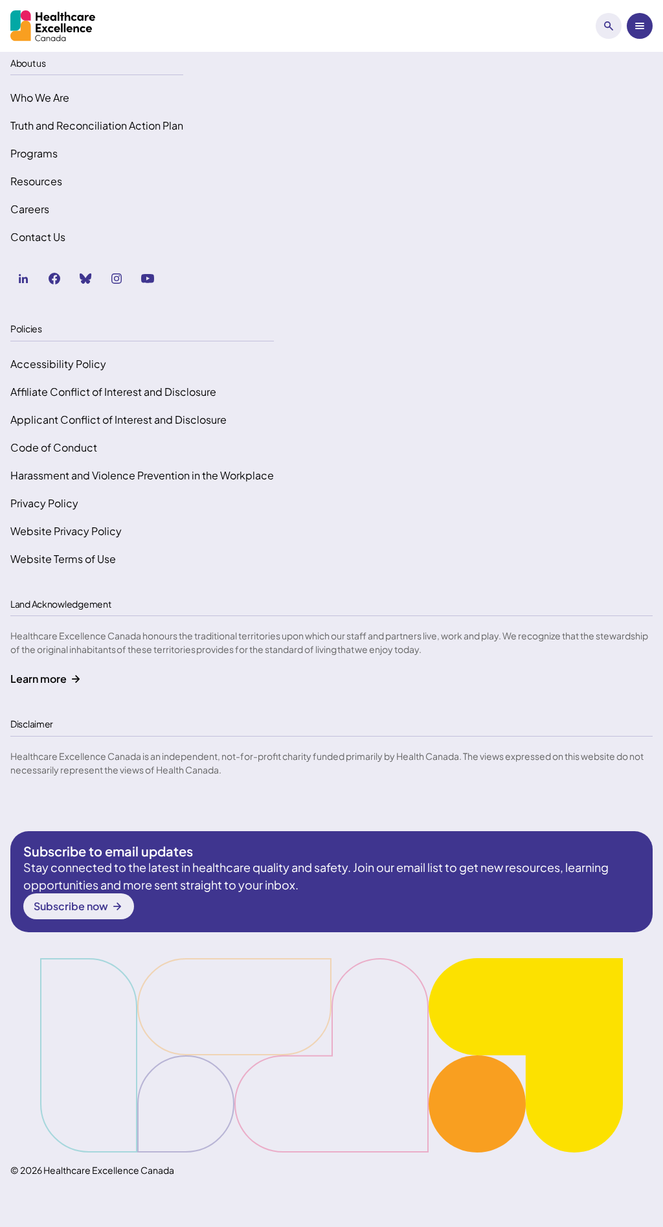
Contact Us (37, 237)
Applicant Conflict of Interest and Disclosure (118, 419)
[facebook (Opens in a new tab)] (54, 279)
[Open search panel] (609, 26)
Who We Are (39, 97)
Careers (29, 209)
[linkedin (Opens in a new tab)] (23, 279)
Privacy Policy (44, 503)
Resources (36, 181)
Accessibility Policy (58, 364)
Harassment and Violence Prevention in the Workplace (142, 475)
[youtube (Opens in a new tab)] (148, 279)
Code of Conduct (53, 447)
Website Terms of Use (63, 559)
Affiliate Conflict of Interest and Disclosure (113, 391)
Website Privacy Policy (66, 531)
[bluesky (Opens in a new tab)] (85, 279)
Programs (34, 153)
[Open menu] (640, 26)
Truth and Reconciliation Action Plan (96, 125)
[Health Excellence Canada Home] (52, 26)
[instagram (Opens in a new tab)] (116, 279)
